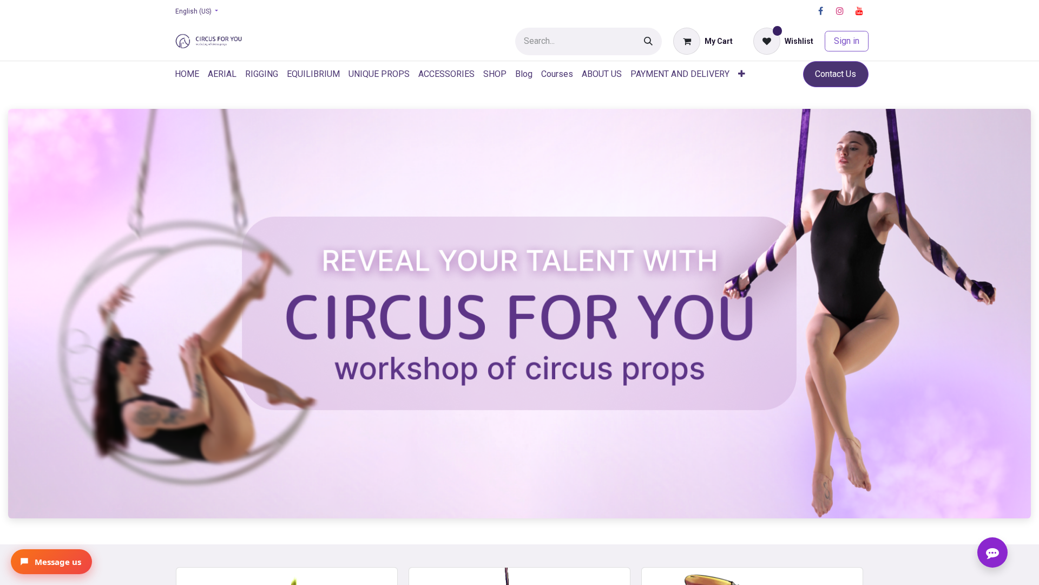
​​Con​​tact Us (835, 74)
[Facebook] (820, 11)
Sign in (846, 41)
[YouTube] (859, 11)
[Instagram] (840, 11)
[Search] (648, 41)
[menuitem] (186, 74)
